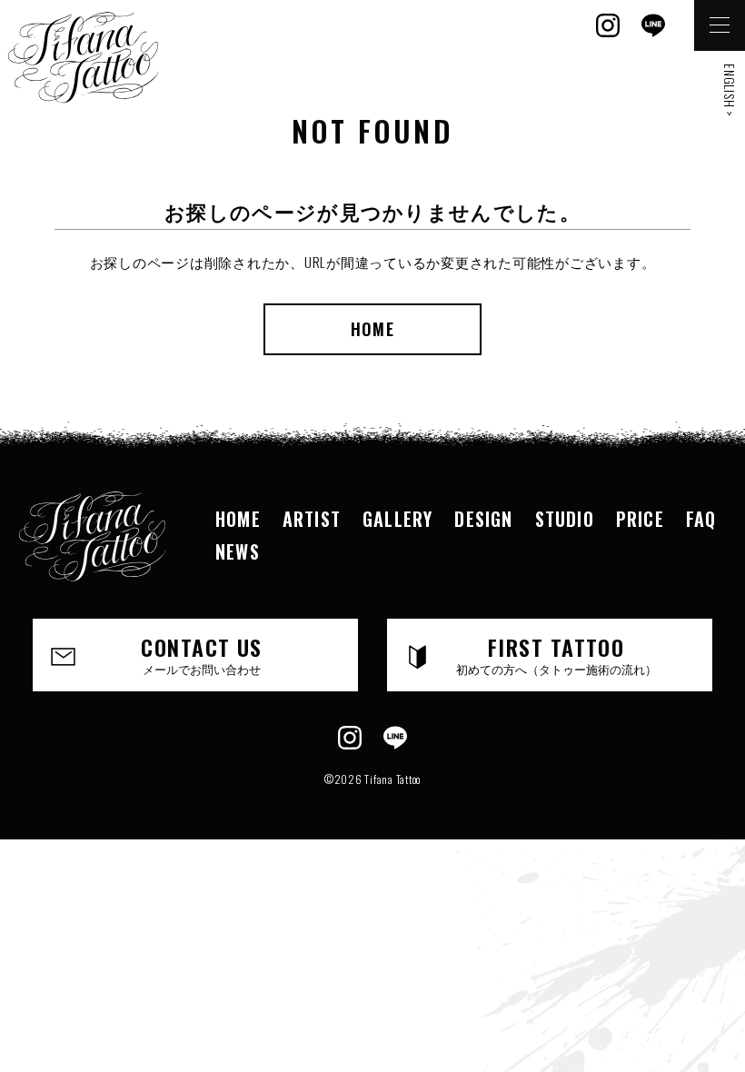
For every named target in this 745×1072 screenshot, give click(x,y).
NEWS (237, 551)
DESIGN (483, 518)
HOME (372, 329)
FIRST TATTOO (556, 654)
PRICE (640, 518)
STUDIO (564, 518)
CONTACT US (201, 654)
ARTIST (312, 518)
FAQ (701, 518)
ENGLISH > (730, 90)
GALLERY (397, 518)
